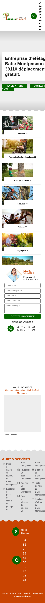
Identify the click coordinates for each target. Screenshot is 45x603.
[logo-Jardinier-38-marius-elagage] (13, 16)
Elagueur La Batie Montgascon (38, 474)
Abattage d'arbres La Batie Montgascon (38, 505)
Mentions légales (23, 596)
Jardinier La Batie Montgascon (24, 487)
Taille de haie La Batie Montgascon (38, 489)
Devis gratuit (37, 593)
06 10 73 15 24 (40, 23)
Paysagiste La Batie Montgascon (24, 474)
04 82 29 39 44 (40, 8)
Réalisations (15, 86)
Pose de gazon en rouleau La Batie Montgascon (9, 474)
